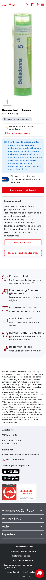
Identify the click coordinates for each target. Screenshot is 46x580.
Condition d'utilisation (23, 560)
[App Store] (11, 471)
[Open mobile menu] (42, 4)
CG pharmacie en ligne (23, 547)
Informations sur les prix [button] (17, 133)
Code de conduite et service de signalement (18, 566)
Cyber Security (13, 572)
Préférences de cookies (23, 556)
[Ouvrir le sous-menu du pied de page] (41, 510)
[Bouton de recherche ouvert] (27, 4)
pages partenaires (10, 422)
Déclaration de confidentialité (23, 551)
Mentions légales (31, 572)
